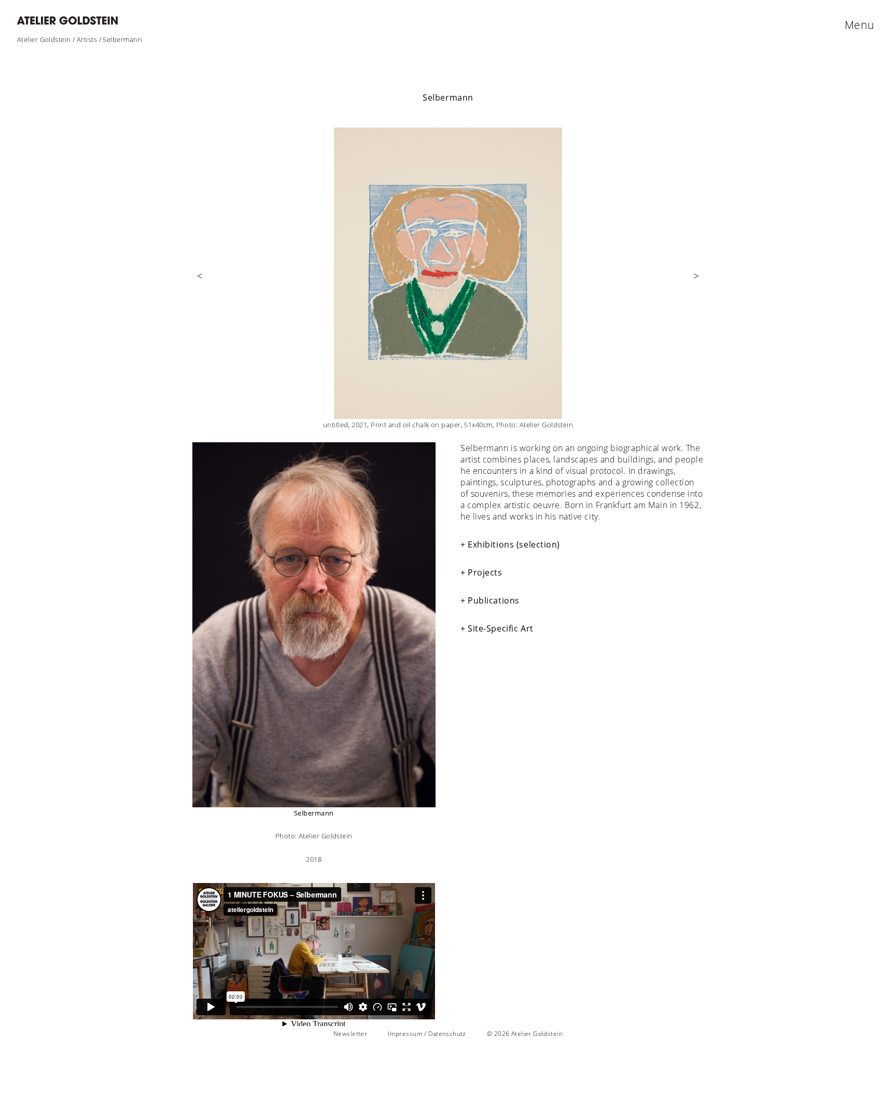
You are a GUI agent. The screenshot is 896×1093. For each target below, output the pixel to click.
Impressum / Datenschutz (427, 1033)
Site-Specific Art (501, 628)
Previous (200, 283)
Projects (485, 572)
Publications (494, 600)
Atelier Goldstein (44, 39)
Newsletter (350, 1033)
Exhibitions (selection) (514, 544)
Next (696, 283)
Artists (87, 39)
